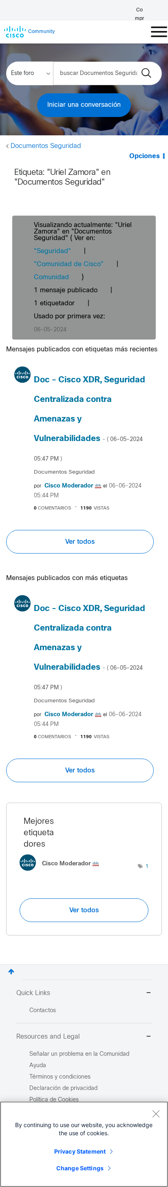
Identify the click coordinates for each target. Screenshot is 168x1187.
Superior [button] (11, 971)
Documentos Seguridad (46, 146)
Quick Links (33, 993)
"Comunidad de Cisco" (69, 264)
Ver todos (80, 541)
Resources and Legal (48, 1037)
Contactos (42, 1010)
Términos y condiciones (60, 1077)
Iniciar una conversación (84, 105)
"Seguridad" (52, 251)
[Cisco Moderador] (62, 872)
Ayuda (37, 1065)
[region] (84, 1144)
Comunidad (51, 277)
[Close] (156, 1114)
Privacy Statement (80, 1151)
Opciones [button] (144, 156)
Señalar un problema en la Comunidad (79, 1054)
